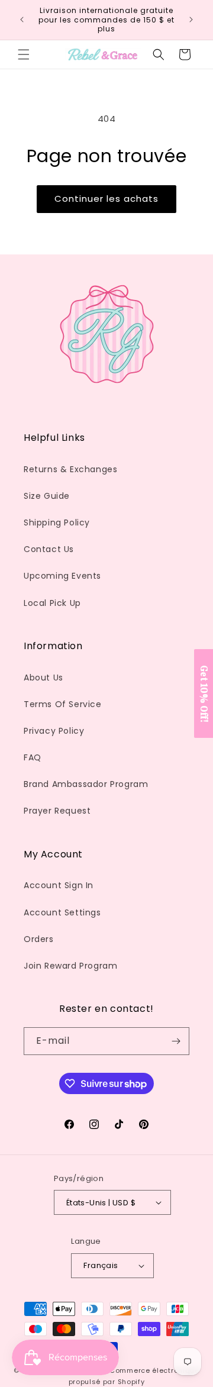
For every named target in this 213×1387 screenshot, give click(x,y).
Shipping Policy (57, 522)
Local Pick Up (52, 603)
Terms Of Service (63, 704)
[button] (24, 54)
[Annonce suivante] (191, 20)
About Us (43, 677)
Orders (39, 939)
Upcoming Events (62, 576)
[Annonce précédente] (22, 20)
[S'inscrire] (176, 1041)
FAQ (32, 757)
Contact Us (49, 549)
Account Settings (62, 912)
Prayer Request (57, 811)
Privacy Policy (54, 731)
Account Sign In (58, 885)
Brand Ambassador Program (86, 784)
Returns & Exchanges (70, 469)
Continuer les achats (106, 198)
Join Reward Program (70, 966)
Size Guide (47, 496)
